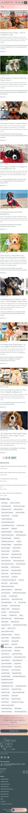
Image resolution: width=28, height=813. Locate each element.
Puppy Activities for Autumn (7, 631)
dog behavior (10, 402)
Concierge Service (5, 786)
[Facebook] (1, 757)
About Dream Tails (5, 791)
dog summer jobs (15, 224)
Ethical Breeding (4, 567)
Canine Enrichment (5, 515)
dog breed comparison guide (7, 535)
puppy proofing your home (19, 657)
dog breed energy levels (21, 535)
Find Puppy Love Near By (6, 804)
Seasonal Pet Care (5, 689)
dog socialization (4, 133)
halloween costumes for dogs (7, 586)
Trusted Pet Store (5, 702)
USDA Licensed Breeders (6, 711)
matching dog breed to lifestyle (13, 92)
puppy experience (5, 641)
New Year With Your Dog (17, 599)
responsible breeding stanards (19, 676)
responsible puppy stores (21, 686)
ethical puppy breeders (16, 570)
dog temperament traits (16, 554)
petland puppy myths (10, 313)
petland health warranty (6, 618)
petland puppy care (14, 179)
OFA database (4, 605)
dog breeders (16, 538)
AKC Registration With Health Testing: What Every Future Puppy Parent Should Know (13, 436)
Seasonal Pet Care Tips (16, 689)
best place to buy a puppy (19, 506)
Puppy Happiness (5, 644)
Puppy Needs (17, 650)
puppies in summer (11, 628)
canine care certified (5, 311)
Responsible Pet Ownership (11, 181)
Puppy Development (15, 637)
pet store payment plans (14, 612)
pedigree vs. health (18, 448)
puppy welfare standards (6, 666)
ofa (15, 602)
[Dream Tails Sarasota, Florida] (8, 2)
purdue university (5, 669)
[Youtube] (8, 757)
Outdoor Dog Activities (15, 605)
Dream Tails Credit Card (16, 557)
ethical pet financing (15, 567)
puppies (3, 628)
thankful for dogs (5, 698)
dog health (2, 448)
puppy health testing (19, 647)
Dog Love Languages (5, 547)
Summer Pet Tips (5, 695)
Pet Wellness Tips (13, 615)
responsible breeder (5, 673)
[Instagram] (5, 757)
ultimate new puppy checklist (7, 705)
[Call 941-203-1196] (19, 2)
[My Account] (22, 2)
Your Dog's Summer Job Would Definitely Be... (11, 493)
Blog (2, 799)
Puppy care (17, 634)
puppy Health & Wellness (6, 647)
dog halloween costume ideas (7, 541)
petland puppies (4, 621)
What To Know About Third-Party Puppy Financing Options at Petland (13, 257)
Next (13, 457)
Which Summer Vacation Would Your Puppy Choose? (13, 472)
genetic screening (9, 448)
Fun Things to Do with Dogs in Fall (8, 580)
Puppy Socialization (5, 660)
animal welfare (4, 502)
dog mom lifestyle (15, 357)
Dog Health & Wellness (6, 544)
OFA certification (22, 602)
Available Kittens (4, 781)
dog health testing (18, 544)
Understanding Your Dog (6, 708)
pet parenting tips (10, 404)
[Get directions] (16, 2)
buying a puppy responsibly (7, 512)
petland (21, 615)
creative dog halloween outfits (7, 522)
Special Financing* (5, 794)
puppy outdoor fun (5, 653)
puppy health (14, 644)
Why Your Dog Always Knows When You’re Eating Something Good (13, 391)
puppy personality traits (6, 657)
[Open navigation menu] (2, 2)
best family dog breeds (5, 45)
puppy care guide (5, 637)
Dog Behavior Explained (6, 531)
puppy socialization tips (17, 660)
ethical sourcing (4, 573)
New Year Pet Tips (5, 599)
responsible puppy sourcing (7, 686)
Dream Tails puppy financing (7, 268)
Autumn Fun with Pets (15, 502)
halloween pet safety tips (6, 589)
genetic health (4, 583)
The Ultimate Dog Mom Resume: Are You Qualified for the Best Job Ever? (13, 346)
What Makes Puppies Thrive (21, 711)
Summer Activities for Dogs (18, 692)
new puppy (3, 596)
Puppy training (17, 663)
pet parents (3, 612)
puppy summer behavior (14, 135)
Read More (3, 51)
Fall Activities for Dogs (15, 573)
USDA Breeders (18, 708)
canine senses (3, 402)
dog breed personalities (5, 224)
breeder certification (18, 509)
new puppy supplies (5, 179)
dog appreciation (4, 528)
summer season (14, 695)
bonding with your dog (5, 357)
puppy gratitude (15, 641)
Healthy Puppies (18, 589)
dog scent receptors (17, 402)
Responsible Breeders (16, 673)
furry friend (21, 580)
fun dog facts (12, 226)
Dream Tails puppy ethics (18, 560)
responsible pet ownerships (20, 269)
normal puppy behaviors (14, 133)
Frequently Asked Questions (7, 789)
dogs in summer (4, 557)
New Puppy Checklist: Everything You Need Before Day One (13, 168)
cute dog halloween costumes (7, 525)
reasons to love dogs (16, 669)
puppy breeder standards (6, 634)
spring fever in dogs (5, 692)
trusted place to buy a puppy (17, 702)
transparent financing (15, 698)
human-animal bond (5, 592)
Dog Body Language (18, 531)
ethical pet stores (14, 311)
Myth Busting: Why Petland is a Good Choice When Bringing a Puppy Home (13, 300)
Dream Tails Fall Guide (6, 560)
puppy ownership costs (8, 269)
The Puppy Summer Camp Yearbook (13, 123)
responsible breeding (12, 449)
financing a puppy (5, 576)
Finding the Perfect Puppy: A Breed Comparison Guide (12, 34)
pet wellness (4, 615)
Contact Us (3, 801)
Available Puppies (4, 779)
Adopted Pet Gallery (5, 784)
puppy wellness (18, 666)
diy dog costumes (20, 525)
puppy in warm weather (6, 650)
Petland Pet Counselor (14, 47)
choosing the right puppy (17, 45)
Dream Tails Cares (5, 796)
